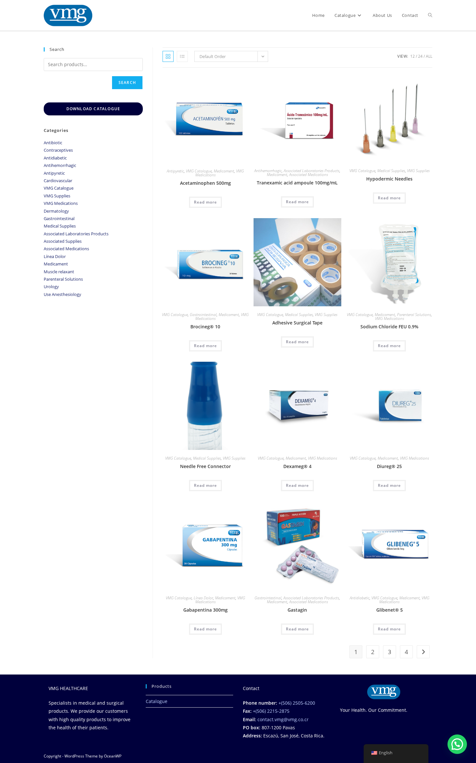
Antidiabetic (359, 598)
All (429, 56)
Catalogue (156, 701)
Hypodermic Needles (389, 179)
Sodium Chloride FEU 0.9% (389, 326)
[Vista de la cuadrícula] (168, 56)
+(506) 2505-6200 (296, 703)
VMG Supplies (418, 170)
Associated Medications (308, 174)
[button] (457, 744)
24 (420, 56)
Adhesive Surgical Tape (297, 323)
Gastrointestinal (203, 314)
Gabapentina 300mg (205, 610)
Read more (205, 202)
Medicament (224, 171)
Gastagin (297, 610)
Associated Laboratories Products (311, 170)
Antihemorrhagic (268, 170)
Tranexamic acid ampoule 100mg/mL (297, 183)
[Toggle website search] (430, 15)
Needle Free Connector (205, 466)
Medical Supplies (391, 170)
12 (412, 56)
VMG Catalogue (199, 171)
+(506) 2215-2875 (271, 711)
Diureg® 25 (389, 466)
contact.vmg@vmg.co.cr (283, 719)
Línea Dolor (203, 598)
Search (127, 82)
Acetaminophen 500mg (205, 183)
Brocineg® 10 (205, 326)
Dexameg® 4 (297, 466)
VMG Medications (389, 318)
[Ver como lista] (182, 56)
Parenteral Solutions (414, 314)
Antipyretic (175, 171)
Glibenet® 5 (389, 610)
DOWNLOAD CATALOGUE (93, 109)
